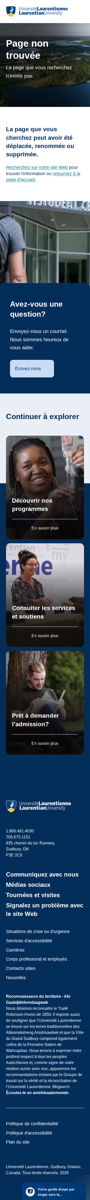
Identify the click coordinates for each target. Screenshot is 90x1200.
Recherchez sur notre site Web (37, 167)
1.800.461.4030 (20, 831)
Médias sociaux (28, 884)
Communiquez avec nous (42, 874)
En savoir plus (45, 528)
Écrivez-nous (28, 368)
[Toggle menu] (80, 12)
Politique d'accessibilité (29, 1133)
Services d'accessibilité (29, 940)
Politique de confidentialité (32, 1123)
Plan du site (18, 1142)
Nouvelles (16, 977)
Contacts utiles (21, 968)
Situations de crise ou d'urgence (38, 931)
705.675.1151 (18, 837)
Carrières (15, 950)
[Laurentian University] (37, 11)
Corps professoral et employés (36, 959)
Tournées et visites (33, 895)
